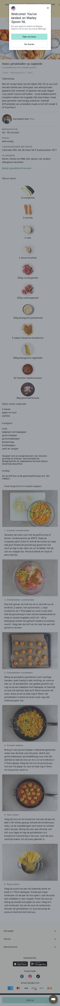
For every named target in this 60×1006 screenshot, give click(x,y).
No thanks (29, 44)
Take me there (29, 37)
